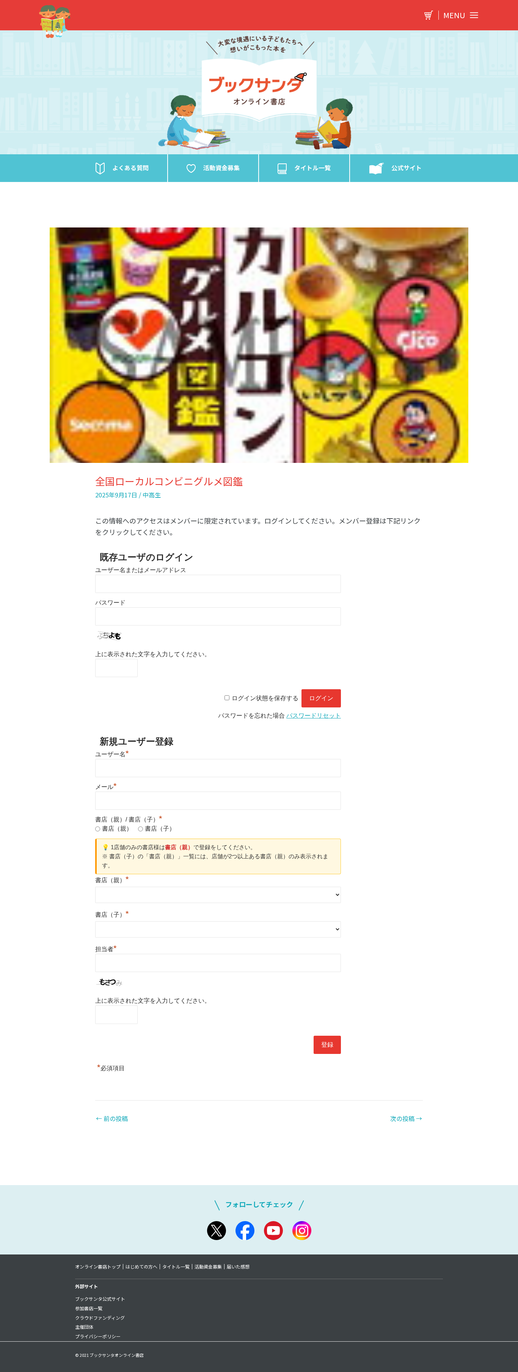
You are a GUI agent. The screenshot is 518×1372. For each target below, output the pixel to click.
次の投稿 (406, 1118)
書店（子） (160, 828)
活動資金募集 (208, 1266)
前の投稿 (112, 1118)
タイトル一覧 (176, 1266)
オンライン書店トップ (98, 1266)
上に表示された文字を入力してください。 (152, 654)
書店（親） (117, 828)
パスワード (110, 602)
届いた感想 (238, 1266)
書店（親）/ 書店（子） (128, 819)
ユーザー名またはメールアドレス (140, 570)
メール (106, 787)
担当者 (106, 949)
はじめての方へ (141, 1266)
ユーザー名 (112, 754)
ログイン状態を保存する (265, 698)
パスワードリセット (313, 715)
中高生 (152, 494)
